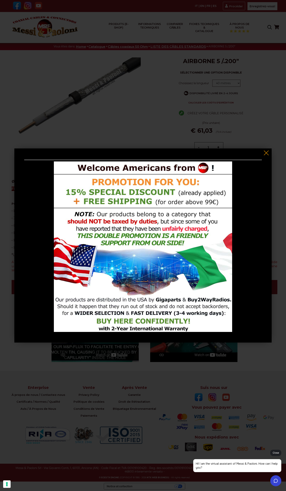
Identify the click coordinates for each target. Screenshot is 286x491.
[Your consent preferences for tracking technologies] (7, 484)
